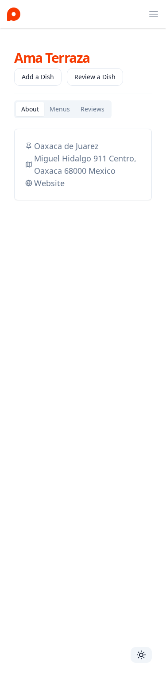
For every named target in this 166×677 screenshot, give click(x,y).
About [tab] (30, 109)
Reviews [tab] (92, 109)
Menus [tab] (60, 109)
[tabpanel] (83, 164)
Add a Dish (38, 77)
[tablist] (63, 109)
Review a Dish (95, 77)
